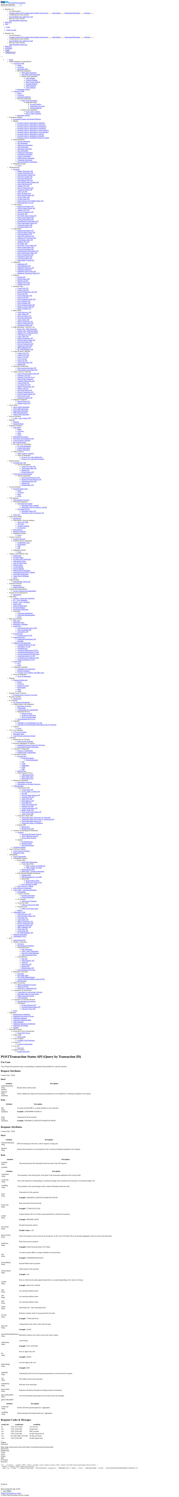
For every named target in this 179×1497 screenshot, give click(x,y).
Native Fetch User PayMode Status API (30, 201)
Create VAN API (23, 353)
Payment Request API (29, 1005)
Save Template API (23, 301)
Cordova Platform (31, 80)
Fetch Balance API (28, 801)
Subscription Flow (28, 778)
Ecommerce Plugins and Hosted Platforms (27, 119)
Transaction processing (37, 106)
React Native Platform (33, 82)
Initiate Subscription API (25, 206)
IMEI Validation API (24, 347)
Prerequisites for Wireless (25, 946)
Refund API (21, 277)
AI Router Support (19, 847)
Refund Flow (21, 771)
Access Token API (23, 197)
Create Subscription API (29, 808)
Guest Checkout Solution (21, 851)
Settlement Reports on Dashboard (24, 1024)
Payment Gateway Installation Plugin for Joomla (33, 138)
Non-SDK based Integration (31, 74)
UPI (18, 548)
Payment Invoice (44, 13)
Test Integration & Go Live (26, 719)
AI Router (88, 13)
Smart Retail (13, 20)
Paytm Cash (21, 17)
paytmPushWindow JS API (26, 645)
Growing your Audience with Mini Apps (30, 673)
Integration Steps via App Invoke (28, 994)
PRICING (8, 22)
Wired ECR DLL (23, 986)
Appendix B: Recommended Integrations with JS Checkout (36, 725)
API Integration (18, 786)
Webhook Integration (20, 934)
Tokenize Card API (23, 375)
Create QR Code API (29, 466)
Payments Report (27, 842)
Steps (19, 433)
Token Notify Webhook (25, 379)
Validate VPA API (23, 186)
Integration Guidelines (20, 624)
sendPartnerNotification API (26, 639)
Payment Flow (18, 634)
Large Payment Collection (21, 440)
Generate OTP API (28, 797)
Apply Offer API (22, 314)
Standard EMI (26, 875)
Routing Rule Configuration (26, 752)
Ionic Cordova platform (33, 113)
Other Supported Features (25, 996)
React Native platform (33, 112)
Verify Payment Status (29, 717)
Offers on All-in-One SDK (30, 905)
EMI (18, 546)
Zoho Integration (22, 147)
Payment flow (22, 756)
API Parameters (22, 998)
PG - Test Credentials (20, 600)
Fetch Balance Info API (25, 180)
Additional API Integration (22, 643)
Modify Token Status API (25, 386)
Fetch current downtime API (26, 368)
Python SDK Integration (21, 414)
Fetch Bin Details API (24, 178)
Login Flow (17, 626)
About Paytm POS (19, 940)
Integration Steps (22, 69)
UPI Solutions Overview (21, 500)
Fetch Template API (23, 303)
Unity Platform (30, 87)
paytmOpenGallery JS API (26, 656)
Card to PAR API (23, 383)
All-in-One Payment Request (22, 474)
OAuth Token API (23, 199)
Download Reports (28, 845)
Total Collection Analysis (30, 836)
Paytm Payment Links (20, 489)
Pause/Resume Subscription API (28, 221)
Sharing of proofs (23, 686)
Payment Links (32, 13)
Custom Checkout (23, 526)
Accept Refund (18, 567)
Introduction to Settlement (21, 1014)
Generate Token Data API (25, 381)
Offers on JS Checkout (29, 901)
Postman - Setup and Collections (23, 598)
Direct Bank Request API (25, 195)
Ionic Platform (30, 78)
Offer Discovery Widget (25, 886)
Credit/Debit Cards (23, 543)
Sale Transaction (27, 949)
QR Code (24, 13)
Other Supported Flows (29, 955)
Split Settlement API (24, 266)
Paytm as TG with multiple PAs (32, 457)
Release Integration (23, 450)
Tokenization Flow (28, 775)
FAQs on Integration (24, 676)
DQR (23, 767)
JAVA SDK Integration (20, 409)
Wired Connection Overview (26, 985)
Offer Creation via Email (34, 868)
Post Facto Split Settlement (30, 953)
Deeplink (20, 641)
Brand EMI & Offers (32, 881)
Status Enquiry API (28, 960)
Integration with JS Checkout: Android (34, 507)
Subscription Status (19, 561)
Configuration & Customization (27, 710)
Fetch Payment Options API (31, 795)
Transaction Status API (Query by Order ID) (36, 817)
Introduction (17, 518)
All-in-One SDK (18, 63)
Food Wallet (13, 17)
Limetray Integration (24, 156)
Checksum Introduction (25, 613)
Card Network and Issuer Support (24, 736)
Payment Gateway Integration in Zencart (30, 134)
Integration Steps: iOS (29, 511)
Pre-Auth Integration (24, 446)
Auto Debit (17, 427)
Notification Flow (19, 637)
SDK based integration (29, 73)
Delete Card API (22, 388)
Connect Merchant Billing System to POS (31, 979)
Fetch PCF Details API (24, 177)
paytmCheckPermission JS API (27, 650)
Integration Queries (23, 89)
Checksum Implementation (26, 615)
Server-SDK (17, 661)
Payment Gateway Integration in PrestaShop (31, 126)
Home (11, 60)
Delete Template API (24, 308)
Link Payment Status (20, 563)
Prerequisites (21, 687)
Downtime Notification (20, 574)
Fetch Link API (22, 294)
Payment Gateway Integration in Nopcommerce (33, 132)
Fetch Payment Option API (26, 175)
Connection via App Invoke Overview (29, 992)
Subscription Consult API (25, 260)
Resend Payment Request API (31, 479)
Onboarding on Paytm (24, 782)
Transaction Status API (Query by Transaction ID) (38, 819)
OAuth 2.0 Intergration (24, 1044)
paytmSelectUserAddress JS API (28, 658)
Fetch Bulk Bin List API (25, 203)
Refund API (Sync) (23, 282)
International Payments (20, 437)
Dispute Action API (23, 403)
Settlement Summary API (25, 268)
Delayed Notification (20, 606)
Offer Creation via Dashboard (35, 866)
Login (8, 27)
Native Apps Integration (29, 100)
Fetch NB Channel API (29, 804)
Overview (20, 67)
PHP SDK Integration (20, 412)
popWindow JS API (23, 647)
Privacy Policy (16, 1493)
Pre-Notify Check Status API (26, 216)
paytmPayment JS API (24, 635)
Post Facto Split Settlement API (23, 438)
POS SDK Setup (22, 975)
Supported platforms (24, 97)
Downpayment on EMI (29, 884)
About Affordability (19, 856)
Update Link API (23, 290)
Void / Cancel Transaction (30, 951)
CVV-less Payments (19, 732)
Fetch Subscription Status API (27, 223)
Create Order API (27, 790)
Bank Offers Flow (27, 777)
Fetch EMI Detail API (24, 184)
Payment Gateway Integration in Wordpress (31, 128)
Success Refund (18, 569)
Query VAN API (22, 357)
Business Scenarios (19, 531)
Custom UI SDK (18, 91)
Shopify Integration (23, 141)
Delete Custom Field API (25, 307)
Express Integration (28, 897)
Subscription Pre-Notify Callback (24, 572)
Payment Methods (19, 608)
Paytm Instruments (28, 758)
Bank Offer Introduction (29, 862)
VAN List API (22, 359)
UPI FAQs (16, 515)
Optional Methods (36, 108)
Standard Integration (28, 895)
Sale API (24, 959)
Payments (16, 169)
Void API (25, 962)
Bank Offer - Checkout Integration (33, 871)
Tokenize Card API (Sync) (26, 377)
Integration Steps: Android (30, 505)
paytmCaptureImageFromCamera (28, 654)
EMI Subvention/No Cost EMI (32, 877)
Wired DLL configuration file (27, 988)
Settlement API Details (20, 1025)
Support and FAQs (23, 1051)
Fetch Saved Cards (23, 396)
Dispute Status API (23, 401)
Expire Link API (22, 297)
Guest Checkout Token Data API (28, 373)
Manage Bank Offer (28, 869)
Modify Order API (28, 810)
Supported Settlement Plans (22, 1020)
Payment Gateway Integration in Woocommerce (33, 130)
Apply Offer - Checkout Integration (24, 890)
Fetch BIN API (26, 803)
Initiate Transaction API (25, 171)
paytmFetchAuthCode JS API (27, 628)
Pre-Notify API (22, 214)
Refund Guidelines (23, 671)
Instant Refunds (18, 424)
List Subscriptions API (24, 227)
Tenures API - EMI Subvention (27, 331)
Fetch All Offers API (24, 316)
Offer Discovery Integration (22, 888)
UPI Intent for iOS (23, 509)
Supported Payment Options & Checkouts (31, 745)
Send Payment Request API (31, 477)
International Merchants (74, 13)
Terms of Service (6, 1493)
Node (19, 665)
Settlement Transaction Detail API (28, 273)
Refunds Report (27, 843)
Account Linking (35, 104)
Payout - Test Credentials (21, 602)
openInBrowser (22, 648)
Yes (4, 1491)
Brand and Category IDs (34, 882)
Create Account (11, 30)
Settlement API (22, 264)
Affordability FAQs (19, 936)
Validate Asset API (23, 284)
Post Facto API (26, 964)
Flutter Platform (31, 86)
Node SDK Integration (20, 411)
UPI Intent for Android (24, 504)
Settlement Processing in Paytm (23, 1016)
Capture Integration (23, 448)
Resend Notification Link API (27, 292)
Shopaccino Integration (25, 145)
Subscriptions (57, 13)
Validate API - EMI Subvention (27, 333)
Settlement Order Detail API (26, 271)
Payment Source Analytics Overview (25, 695)
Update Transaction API (25, 173)
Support (15, 1027)
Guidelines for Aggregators (26, 669)
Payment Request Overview (26, 1001)
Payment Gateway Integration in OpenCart (31, 125)
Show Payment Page (24, 193)
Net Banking (21, 544)
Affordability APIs (19, 912)
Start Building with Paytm (21, 582)
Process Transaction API (25, 188)
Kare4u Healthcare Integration (27, 162)
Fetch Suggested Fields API (26, 299)
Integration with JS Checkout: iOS (33, 513)
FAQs (19, 165)
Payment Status (18, 557)
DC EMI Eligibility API (25, 349)
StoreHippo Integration (24, 154)
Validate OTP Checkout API (26, 238)
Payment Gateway (15, 13)
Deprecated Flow (19, 587)
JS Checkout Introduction (21, 702)
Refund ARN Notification (21, 570)
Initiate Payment (27, 713)
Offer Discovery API (24, 312)
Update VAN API (23, 355)
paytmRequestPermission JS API (28, 652)
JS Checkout (21, 528)
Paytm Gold (29, 17)
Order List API (22, 191)
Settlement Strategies (20, 1018)
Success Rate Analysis (29, 838)
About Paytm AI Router (25, 741)
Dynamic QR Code (19, 463)
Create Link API (22, 288)
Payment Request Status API (31, 1007)
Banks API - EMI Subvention (27, 329)
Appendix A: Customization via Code (29, 723)
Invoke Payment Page (29, 715)
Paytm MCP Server (23, 1033)
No (10, 1491)
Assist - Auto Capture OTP (22, 418)
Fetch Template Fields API (26, 305)
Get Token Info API (23, 385)
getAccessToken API (24, 630)
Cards (23, 764)
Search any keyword (7, 4)
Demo (19, 65)
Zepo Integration (22, 151)
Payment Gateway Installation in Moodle (30, 136)
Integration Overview (24, 706)
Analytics (20, 832)
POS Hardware (22, 20)
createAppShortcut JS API (26, 660)
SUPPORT (8, 48)
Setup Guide (21, 1037)
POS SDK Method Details (26, 977)
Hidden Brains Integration (25, 158)
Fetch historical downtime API (27, 370)
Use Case (20, 1048)
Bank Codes (17, 604)
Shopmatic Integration (24, 149)
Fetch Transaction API (24, 295)
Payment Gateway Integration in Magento (31, 123)
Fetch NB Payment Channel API (28, 182)
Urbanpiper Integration (24, 160)
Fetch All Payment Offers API (31, 812)
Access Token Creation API (31, 791)
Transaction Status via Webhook (32, 823)
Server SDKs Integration (21, 407)
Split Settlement (18, 1022)
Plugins (19, 910)
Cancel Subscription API (25, 219)
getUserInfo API (22, 632)
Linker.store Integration (25, 152)
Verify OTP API (27, 799)
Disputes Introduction (20, 680)
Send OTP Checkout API (25, 236)
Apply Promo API (23, 320)
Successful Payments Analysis (31, 834)
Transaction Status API (24, 190)
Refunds (16, 422)
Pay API (24, 793)
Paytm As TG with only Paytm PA (33, 459)
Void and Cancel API (28, 1009)
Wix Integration (22, 143)
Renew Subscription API (25, 217)
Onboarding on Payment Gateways (28, 784)
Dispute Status (18, 565)
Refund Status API (23, 279)
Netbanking (25, 765)
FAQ (6, 24)
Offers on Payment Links (30, 908)
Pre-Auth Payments (19, 442)
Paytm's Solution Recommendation (24, 591)
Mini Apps (16, 621)
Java (18, 663)
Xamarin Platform (31, 84)
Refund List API (22, 281)
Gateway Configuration (25, 751)
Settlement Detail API (24, 269)
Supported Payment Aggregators (28, 747)
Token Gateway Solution (25, 453)
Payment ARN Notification (22, 559)
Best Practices (17, 530)
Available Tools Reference (26, 1040)
